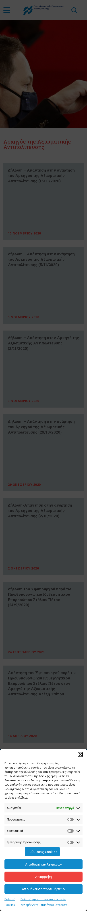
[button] (80, 754)
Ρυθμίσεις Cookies (42, 851)
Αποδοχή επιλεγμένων (43, 864)
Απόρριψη (43, 876)
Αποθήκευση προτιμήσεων (43, 889)
